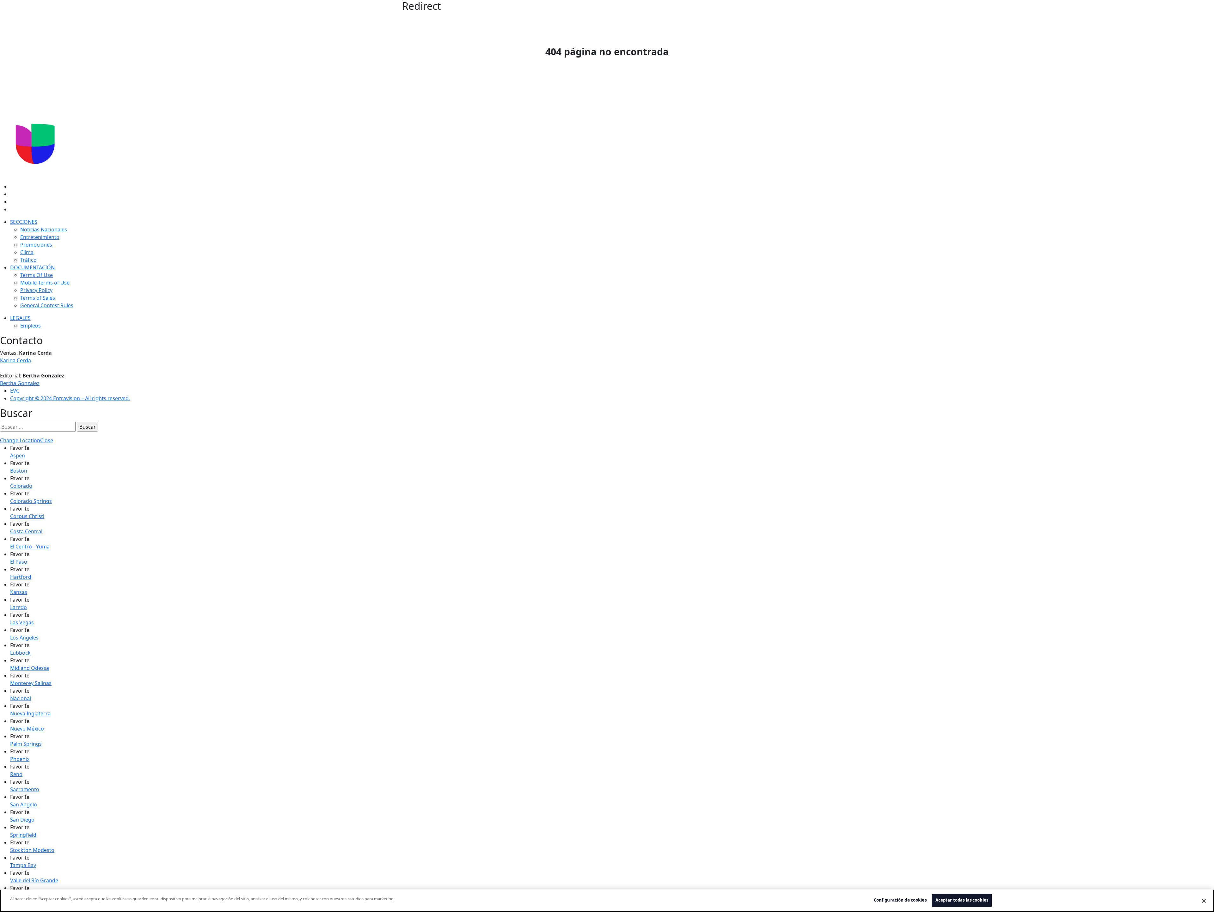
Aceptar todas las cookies (961, 900)
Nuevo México (27, 728)
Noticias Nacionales (43, 229)
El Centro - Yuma (30, 546)
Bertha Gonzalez (20, 383)
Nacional (20, 698)
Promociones (36, 244)
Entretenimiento (39, 237)
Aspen (17, 455)
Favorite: (20, 447)
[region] (607, 901)
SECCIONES (23, 221)
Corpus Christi (27, 516)
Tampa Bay (23, 865)
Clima (27, 252)
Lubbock (20, 652)
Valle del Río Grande (34, 880)
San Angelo (23, 804)
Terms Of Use (36, 275)
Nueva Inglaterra (30, 713)
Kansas (18, 592)
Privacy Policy (36, 290)
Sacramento (24, 789)
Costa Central (26, 531)
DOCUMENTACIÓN (32, 267)
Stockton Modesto (32, 850)
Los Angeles (24, 637)
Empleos (30, 325)
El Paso (18, 561)
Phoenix (19, 759)
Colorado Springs (31, 501)
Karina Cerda (15, 360)
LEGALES (20, 318)
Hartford (20, 576)
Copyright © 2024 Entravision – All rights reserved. (70, 398)
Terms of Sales (37, 297)
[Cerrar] (1204, 901)
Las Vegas (22, 622)
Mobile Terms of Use (45, 282)
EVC (14, 390)
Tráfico (28, 259)
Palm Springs (26, 743)
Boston (18, 470)
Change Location (20, 440)
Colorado (21, 485)
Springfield (23, 834)
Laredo (18, 607)
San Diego (22, 819)
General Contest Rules (46, 305)
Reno (16, 774)
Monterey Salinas (31, 683)
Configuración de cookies (900, 900)
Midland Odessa (29, 667)
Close (46, 440)
